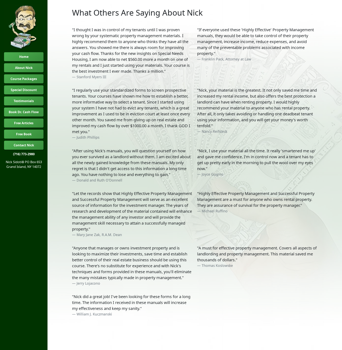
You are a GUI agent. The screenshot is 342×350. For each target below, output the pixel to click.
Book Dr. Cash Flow (24, 112)
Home (23, 57)
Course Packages (23, 79)
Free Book (24, 134)
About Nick (24, 68)
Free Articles (23, 123)
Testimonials (24, 101)
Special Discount (24, 90)
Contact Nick (24, 145)
